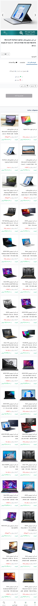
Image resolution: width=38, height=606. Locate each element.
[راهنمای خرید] (8, 54)
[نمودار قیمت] (5, 54)
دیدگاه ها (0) (12, 62)
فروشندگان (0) (32, 62)
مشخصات (22, 62)
